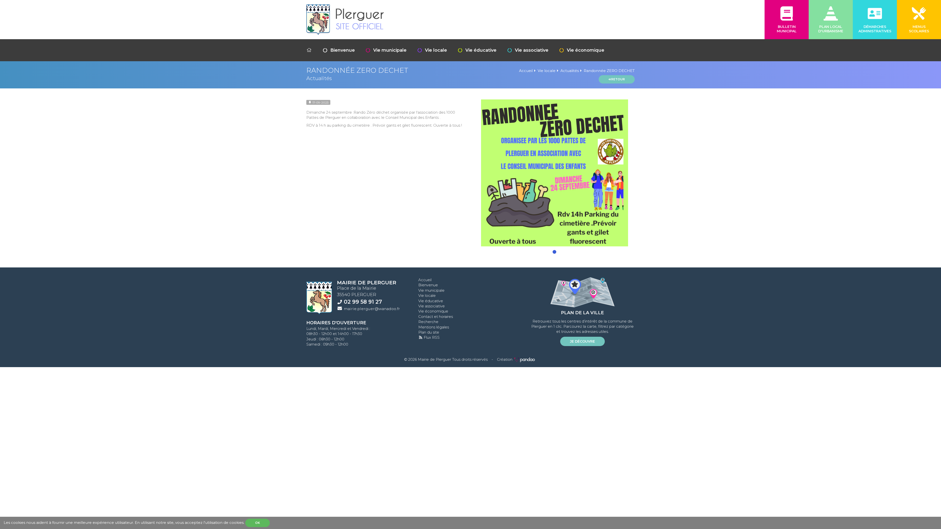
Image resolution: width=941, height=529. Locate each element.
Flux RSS (431, 337)
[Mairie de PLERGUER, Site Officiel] (345, 19)
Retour (618, 79)
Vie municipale (390, 50)
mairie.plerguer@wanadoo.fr (372, 308)
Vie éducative (480, 50)
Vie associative (531, 50)
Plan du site (428, 332)
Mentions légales (433, 327)
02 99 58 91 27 (363, 302)
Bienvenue (342, 50)
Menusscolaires (919, 28)
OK (257, 523)
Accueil (526, 70)
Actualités (569, 70)
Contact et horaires (435, 316)
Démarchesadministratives (874, 28)
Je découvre (582, 341)
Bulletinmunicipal (787, 28)
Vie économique (585, 50)
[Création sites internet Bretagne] (524, 359)
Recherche (428, 321)
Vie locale (436, 50)
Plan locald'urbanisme (830, 28)
